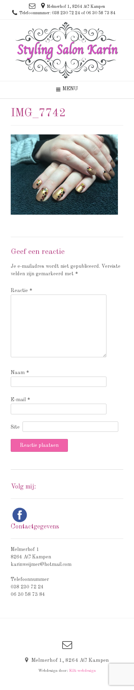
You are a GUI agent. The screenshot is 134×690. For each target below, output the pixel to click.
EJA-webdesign (82, 671)
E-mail (20, 399)
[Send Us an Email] (32, 6)
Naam (20, 372)
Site (15, 427)
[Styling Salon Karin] (67, 50)
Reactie (21, 290)
